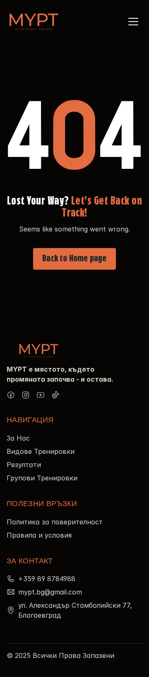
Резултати (24, 464)
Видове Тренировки (40, 451)
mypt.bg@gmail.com (50, 592)
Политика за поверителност (55, 522)
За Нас (18, 438)
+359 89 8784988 (46, 579)
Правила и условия (39, 535)
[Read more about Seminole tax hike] (11, 395)
